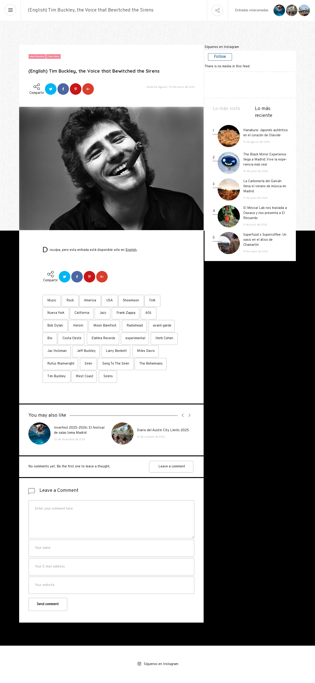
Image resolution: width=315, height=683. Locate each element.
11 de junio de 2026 (255, 224)
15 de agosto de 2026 (256, 141)
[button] (182, 415)
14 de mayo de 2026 (255, 251)
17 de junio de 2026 (255, 197)
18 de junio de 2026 (255, 171)
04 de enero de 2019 (181, 87)
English (131, 250)
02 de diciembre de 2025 (69, 439)
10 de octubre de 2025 (151, 436)
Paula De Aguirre (156, 87)
